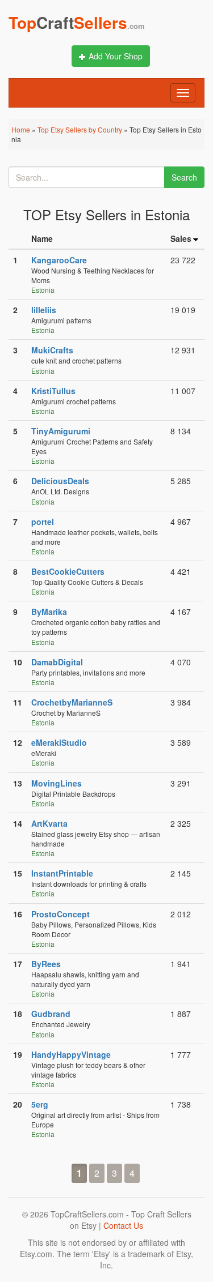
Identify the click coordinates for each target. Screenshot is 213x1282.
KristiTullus (53, 390)
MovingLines (56, 783)
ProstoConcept (60, 914)
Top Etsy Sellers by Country (79, 129)
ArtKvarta (49, 823)
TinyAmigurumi (60, 431)
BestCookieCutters (68, 571)
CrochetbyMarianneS (71, 702)
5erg (39, 1104)
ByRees (46, 963)
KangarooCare (59, 260)
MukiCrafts (52, 350)
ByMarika (49, 611)
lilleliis (43, 309)
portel (42, 521)
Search (184, 177)
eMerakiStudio (59, 742)
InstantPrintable (62, 873)
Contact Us (123, 1225)
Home (20, 129)
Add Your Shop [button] (116, 56)
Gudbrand (50, 1013)
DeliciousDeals (60, 480)
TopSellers (77, 22)
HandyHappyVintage (71, 1054)
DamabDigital (57, 662)
